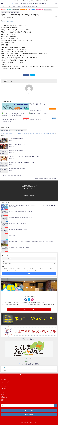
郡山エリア (33, 9)
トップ (2, 392)
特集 (29, 9)
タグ (3, 266)
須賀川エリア (4, 397)
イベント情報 (29, 410)
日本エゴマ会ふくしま (14, 12)
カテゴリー (5, 261)
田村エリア (3, 399)
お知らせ (8, 9)
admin (29, 94)
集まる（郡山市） (40, 9)
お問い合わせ (29, 414)
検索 (29, 273)
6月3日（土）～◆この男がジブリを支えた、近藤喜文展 (11, 175)
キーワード (5, 255)
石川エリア (3, 400)
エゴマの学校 (48, 9)
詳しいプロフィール (29, 309)
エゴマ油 (4, 12)
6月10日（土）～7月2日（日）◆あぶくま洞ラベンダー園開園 (45, 178)
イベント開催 (3, 9)
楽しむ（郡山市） (23, 9)
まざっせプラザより (15, 9)
